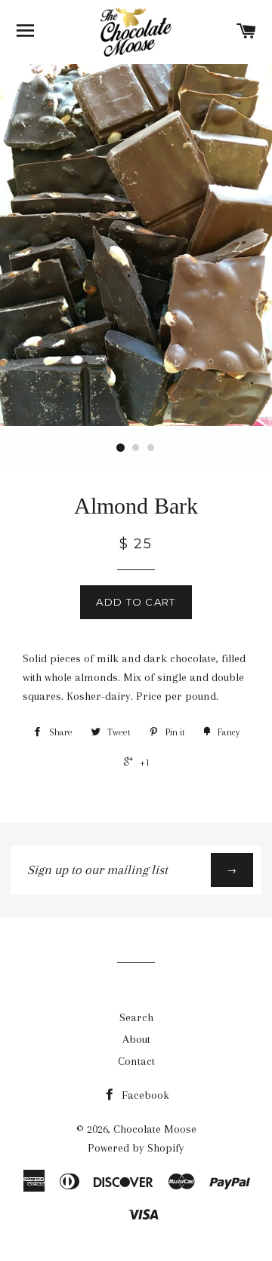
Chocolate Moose (154, 1129)
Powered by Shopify (136, 1148)
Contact (136, 1061)
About (136, 1039)
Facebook (144, 1095)
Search (136, 1017)
